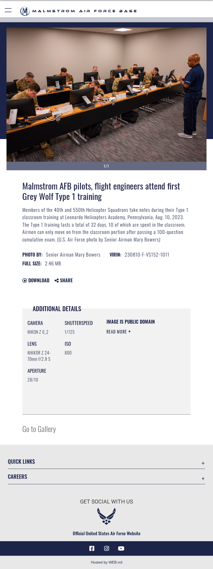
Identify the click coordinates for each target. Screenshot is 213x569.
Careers (17, 476)
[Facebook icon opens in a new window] (92, 548)
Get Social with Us (106, 502)
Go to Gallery (39, 428)
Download (38, 280)
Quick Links (21, 461)
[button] (8, 11)
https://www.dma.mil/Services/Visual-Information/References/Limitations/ (138, 397)
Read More (117, 332)
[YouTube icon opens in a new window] (121, 548)
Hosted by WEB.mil (106, 562)
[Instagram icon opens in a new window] (106, 548)
